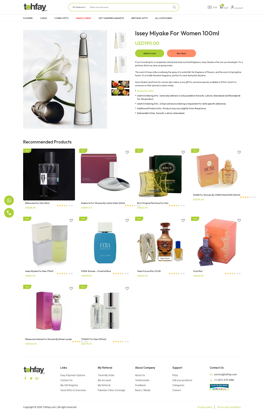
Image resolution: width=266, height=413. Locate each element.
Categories (178, 385)
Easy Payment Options (72, 375)
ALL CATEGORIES (163, 18)
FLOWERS (28, 18)
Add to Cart (149, 53)
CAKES (43, 18)
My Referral (104, 385)
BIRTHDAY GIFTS (139, 18)
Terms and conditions (229, 407)
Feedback (140, 385)
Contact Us (66, 380)
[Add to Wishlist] (71, 153)
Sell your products (182, 380)
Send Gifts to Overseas (73, 390)
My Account (104, 380)
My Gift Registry (69, 385)
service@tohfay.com (225, 374)
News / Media (142, 390)
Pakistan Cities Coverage (111, 390)
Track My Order (106, 375)
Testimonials (142, 380)
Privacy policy (205, 407)
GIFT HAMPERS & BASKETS (111, 18)
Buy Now (181, 53)
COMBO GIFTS (61, 18)
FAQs (175, 375)
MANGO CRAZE (83, 18)
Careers (176, 390)
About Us (140, 375)
